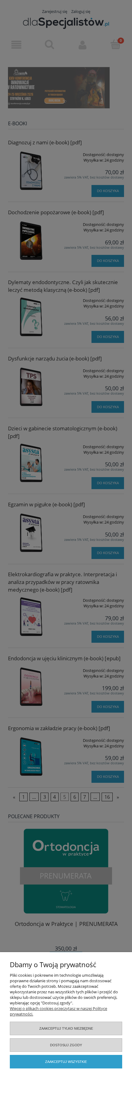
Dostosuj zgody (66, 1045)
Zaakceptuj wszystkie (66, 1062)
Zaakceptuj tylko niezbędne (66, 1028)
